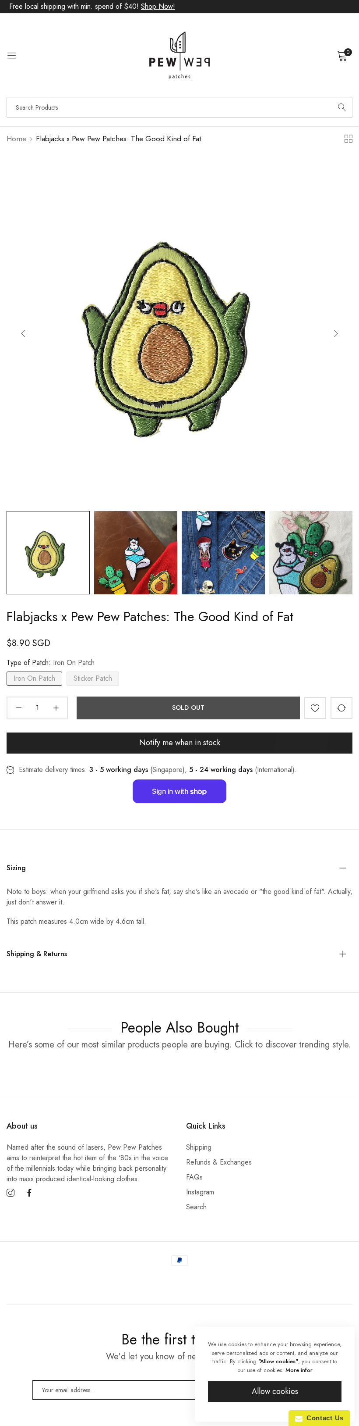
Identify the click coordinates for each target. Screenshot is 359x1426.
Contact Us (323, 1418)
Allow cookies (275, 1391)
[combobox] (179, 107)
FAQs (194, 1177)
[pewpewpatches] (179, 55)
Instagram (200, 1192)
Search (196, 1207)
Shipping (198, 1147)
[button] (336, 333)
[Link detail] (10, 1193)
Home (16, 138)
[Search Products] (341, 107)
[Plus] (55, 708)
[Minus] (18, 708)
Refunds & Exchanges (219, 1162)
